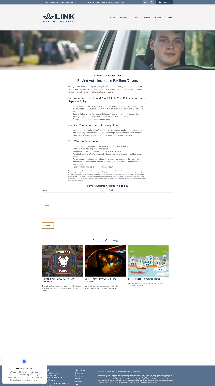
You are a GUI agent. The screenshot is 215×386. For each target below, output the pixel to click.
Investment (79, 376)
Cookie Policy (32, 380)
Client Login (166, 2)
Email (111, 190)
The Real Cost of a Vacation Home (144, 279)
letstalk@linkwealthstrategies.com (112, 2)
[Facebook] (151, 2)
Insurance (78, 381)
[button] (112, 17)
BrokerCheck (136, 371)
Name (44, 190)
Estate (77, 378)
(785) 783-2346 (88, 2)
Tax (76, 384)
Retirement (79, 373)
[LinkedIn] (145, 2)
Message (45, 205)
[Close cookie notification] (42, 358)
